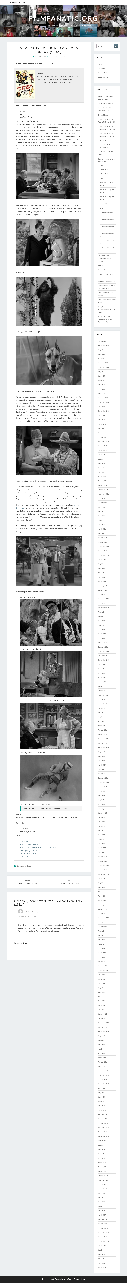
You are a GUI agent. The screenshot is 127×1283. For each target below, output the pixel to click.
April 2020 (101, 577)
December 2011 (103, 966)
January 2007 (102, 1224)
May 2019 (101, 625)
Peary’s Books (106, 281)
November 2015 (103, 782)
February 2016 (102, 769)
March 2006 (102, 1267)
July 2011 (101, 988)
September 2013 (103, 874)
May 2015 (101, 800)
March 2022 (102, 476)
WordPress (68, 1279)
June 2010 (101, 1045)
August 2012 (102, 931)
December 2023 (103, 398)
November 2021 (103, 494)
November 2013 (103, 865)
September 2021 (103, 503)
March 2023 (102, 424)
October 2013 (102, 870)
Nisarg (82, 1279)
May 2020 (101, 573)
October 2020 (102, 551)
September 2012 (103, 927)
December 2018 (103, 647)
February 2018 (102, 682)
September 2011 (103, 979)
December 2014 (103, 817)
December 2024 (103, 363)
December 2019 (103, 594)
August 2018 (102, 664)
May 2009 (101, 1101)
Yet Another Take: (105, 319)
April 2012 (101, 948)
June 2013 (101, 887)
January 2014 (102, 857)
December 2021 (103, 490)
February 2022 (102, 481)
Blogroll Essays (103, 115)
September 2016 (103, 747)
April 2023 (101, 420)
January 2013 (102, 909)
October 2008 (102, 1132)
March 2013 (102, 900)
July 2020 (101, 564)
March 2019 (102, 634)
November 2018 (103, 651)
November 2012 (103, 918)
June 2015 (101, 795)
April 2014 (101, 844)
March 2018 (102, 677)
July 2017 (101, 712)
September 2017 (103, 704)
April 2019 (101, 629)
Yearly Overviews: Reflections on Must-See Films (106, 309)
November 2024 (103, 367)
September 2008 (103, 1136)
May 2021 (101, 520)
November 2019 (103, 599)
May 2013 (101, 892)
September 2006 (103, 1241)
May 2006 (101, 1259)
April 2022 (101, 472)
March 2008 (102, 1163)
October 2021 (102, 498)
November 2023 (103, 402)
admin (50, 57)
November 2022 (103, 442)
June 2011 (101, 992)
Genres (102, 208)
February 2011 (102, 1010)
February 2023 (102, 428)
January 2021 (102, 538)
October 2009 (102, 1079)
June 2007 (101, 1202)
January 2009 (102, 1119)
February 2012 (102, 957)
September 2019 (103, 608)
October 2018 (102, 656)
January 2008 (102, 1171)
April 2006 (101, 1263)
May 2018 (101, 669)
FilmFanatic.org (16, 2)
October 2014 (102, 822)
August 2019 (102, 612)
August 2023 (102, 415)
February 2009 (102, 1114)
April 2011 (101, 1001)
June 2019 (101, 621)
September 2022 (103, 450)
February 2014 (102, 852)
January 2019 (102, 642)
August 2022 (102, 455)
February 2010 (102, 1062)
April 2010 (101, 1053)
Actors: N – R (104, 174)
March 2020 (102, 581)
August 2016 (102, 752)
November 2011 (103, 970)
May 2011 (101, 997)
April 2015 (101, 804)
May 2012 (101, 944)
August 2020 (102, 560)
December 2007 (103, 1176)
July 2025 (101, 350)
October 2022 (102, 446)
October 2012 (102, 922)
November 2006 (103, 1232)
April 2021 (101, 525)
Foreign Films (104, 204)
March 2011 (102, 1005)
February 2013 (102, 905)
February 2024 (102, 389)
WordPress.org (103, 77)
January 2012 (102, 961)
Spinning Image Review (28, 850)
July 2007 (101, 1197)
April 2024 (101, 385)
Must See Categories (105, 270)
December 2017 (103, 691)
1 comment (60, 57)
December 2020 (103, 542)
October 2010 (102, 1027)
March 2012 (102, 953)
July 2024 (101, 372)
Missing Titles (103, 265)
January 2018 (102, 686)
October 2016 (102, 743)
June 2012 (101, 940)
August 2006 (102, 1246)
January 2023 (102, 433)
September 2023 (103, 411)
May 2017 (101, 717)
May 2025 (101, 358)
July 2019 (101, 616)
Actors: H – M (104, 169)
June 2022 (101, 463)
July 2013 (101, 883)
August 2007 (102, 1193)
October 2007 (102, 1184)
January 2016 (102, 774)
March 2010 (102, 1058)
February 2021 (102, 533)
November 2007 (103, 1180)
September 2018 (103, 660)
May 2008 (101, 1154)
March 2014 (102, 848)
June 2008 (101, 1149)
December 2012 (103, 913)
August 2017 (102, 708)
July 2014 (101, 830)
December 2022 (103, 437)
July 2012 (101, 935)
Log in (100, 64)
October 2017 (102, 699)
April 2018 (101, 673)
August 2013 (102, 879)
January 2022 (102, 485)
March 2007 (102, 1215)
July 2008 (101, 1145)
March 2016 (102, 765)
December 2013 (103, 861)
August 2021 (102, 507)
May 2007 (101, 1206)
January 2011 (102, 1014)
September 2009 (103, 1084)
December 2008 (103, 1123)
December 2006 (103, 1228)
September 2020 (103, 555)
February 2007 (102, 1219)
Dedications (102, 140)
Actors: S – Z (104, 178)
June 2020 (101, 568)
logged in (27, 947)
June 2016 (101, 756)
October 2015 (102, 787)
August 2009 (102, 1088)
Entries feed (102, 69)
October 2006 (102, 1237)
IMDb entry (24, 841)
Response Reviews (24, 866)
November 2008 (103, 1128)
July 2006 (101, 1250)
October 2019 (102, 603)
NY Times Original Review (29, 844)
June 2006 (101, 1254)
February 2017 (102, 730)
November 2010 (103, 1023)
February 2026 (102, 341)
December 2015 (103, 778)
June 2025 (101, 354)
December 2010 (103, 1018)
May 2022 (101, 468)
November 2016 (103, 739)
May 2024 (101, 380)
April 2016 (101, 761)
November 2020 (103, 546)
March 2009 (102, 1110)
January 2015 (102, 813)
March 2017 (102, 726)
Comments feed (103, 73)
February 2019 (102, 638)
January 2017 (102, 734)
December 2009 (103, 1071)
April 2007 (101, 1211)
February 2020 (102, 586)
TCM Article (24, 856)
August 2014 (102, 826)
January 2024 (102, 393)
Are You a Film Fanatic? (105, 104)
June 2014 (101, 835)
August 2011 (102, 983)
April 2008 (101, 1158)
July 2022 (101, 459)
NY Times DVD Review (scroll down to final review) (38, 847)
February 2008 (102, 1167)
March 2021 (102, 529)
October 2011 (102, 975)
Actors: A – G (104, 165)
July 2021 (101, 511)
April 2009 (101, 1106)
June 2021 (101, 516)
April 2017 (101, 721)
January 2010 (102, 1066)
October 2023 (102, 407)
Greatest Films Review (28, 853)
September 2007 (103, 1189)
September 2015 (103, 791)
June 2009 (101, 1097)
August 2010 (102, 1036)
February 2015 (102, 809)
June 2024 (101, 376)
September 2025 (103, 345)
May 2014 (101, 839)
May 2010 (101, 1049)
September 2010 (103, 1031)
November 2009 (103, 1075)
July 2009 (101, 1093)
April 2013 (101, 896)
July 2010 (101, 1040)
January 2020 (102, 590)
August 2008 (102, 1141)
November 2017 (103, 695)
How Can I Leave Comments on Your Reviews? (104, 258)
